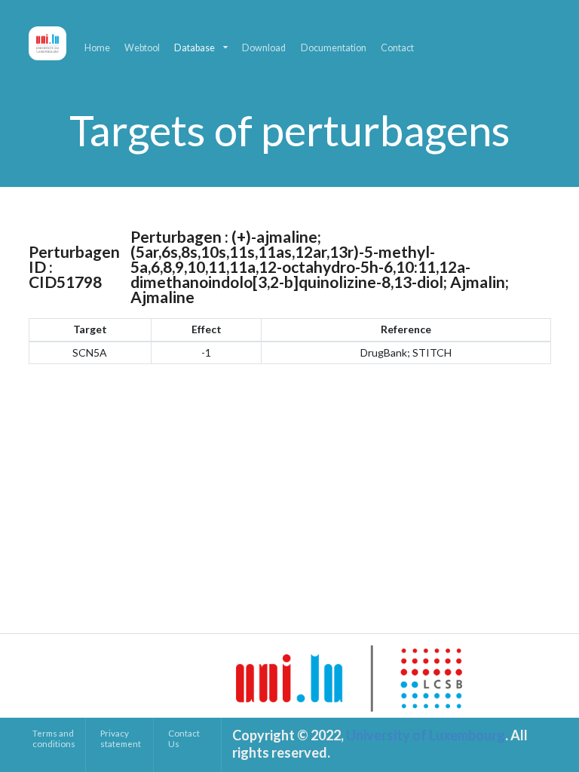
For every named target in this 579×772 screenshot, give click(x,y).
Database (194, 48)
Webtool (142, 48)
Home (97, 48)
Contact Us (184, 738)
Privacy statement (120, 738)
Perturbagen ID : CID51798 (74, 267)
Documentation (333, 48)
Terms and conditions (53, 738)
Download (264, 48)
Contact (397, 48)
